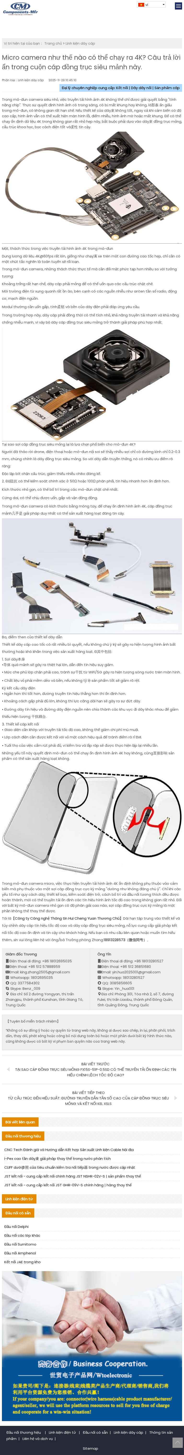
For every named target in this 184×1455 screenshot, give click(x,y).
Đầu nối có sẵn (95, 1432)
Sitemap (90, 1448)
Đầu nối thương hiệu (24, 1432)
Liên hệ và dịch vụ (38, 1438)
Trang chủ (53, 43)
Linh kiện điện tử (63, 1432)
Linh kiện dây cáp (80, 43)
